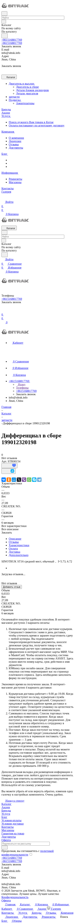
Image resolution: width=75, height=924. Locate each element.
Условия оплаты (11, 820)
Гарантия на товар (12, 833)
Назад (21, 384)
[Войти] (3, 310)
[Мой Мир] (14, 479)
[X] (19, 479)
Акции (5, 807)
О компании (16, 137)
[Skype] (34, 479)
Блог (4, 817)
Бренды (6, 810)
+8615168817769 (11, 39)
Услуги (5, 813)
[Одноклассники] (9, 479)
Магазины (15, 182)
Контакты (7, 826)
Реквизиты (15, 179)
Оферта (6, 840)
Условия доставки (12, 823)
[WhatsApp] (29, 479)
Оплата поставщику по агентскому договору (36, 125)
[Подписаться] (4, 847)
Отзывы (14, 144)
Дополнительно (18, 555)
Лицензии (15, 141)
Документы (16, 147)
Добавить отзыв (11, 587)
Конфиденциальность (14, 897)
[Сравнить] (8, 471)
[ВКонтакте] (3, 479)
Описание (15, 538)
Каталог (6, 804)
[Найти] (4, 35)
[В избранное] (9, 465)
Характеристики (19, 545)
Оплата (13, 548)
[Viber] (24, 479)
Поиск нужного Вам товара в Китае (31, 122)
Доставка (14, 551)
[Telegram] (39, 479)
